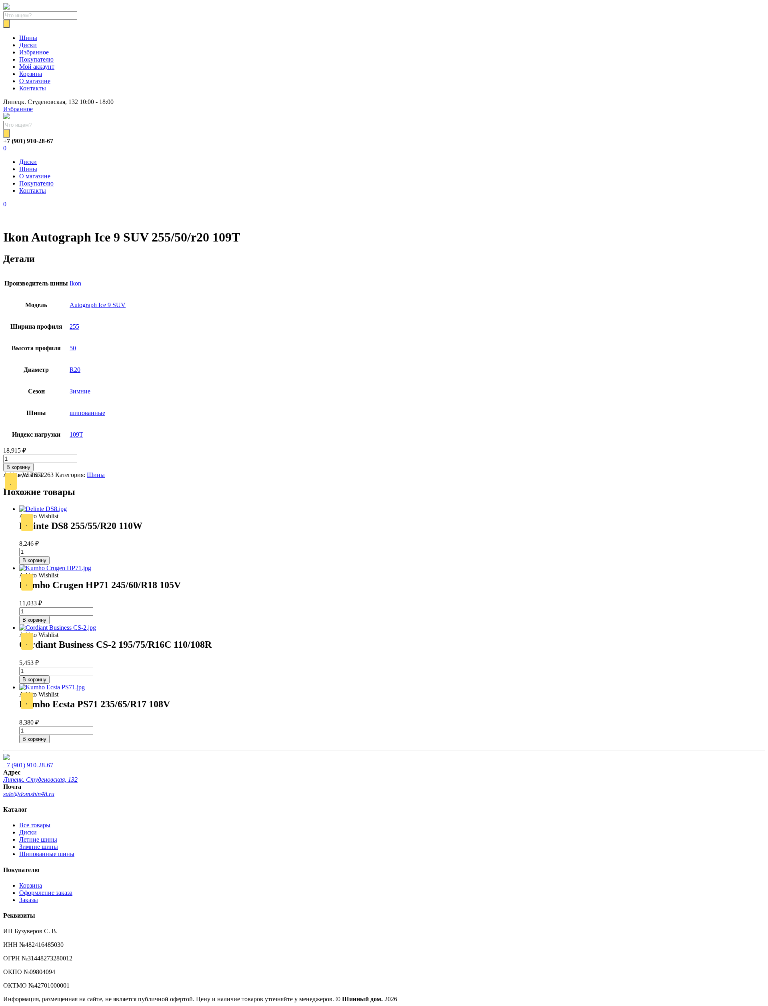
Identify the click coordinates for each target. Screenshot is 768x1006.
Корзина (30, 73)
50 (73, 348)
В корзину (18, 467)
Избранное (34, 52)
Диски (28, 45)
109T (76, 434)
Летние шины (38, 839)
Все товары (34, 825)
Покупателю (36, 59)
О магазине (34, 81)
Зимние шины (38, 846)
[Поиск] (6, 24)
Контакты (32, 88)
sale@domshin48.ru (28, 793)
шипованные (87, 412)
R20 (75, 369)
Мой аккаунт (36, 66)
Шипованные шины (46, 853)
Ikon (75, 283)
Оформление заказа (45, 892)
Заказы (28, 899)
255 (74, 326)
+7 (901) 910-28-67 (28, 765)
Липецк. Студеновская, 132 (40, 779)
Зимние (80, 391)
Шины (28, 37)
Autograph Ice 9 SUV (98, 304)
